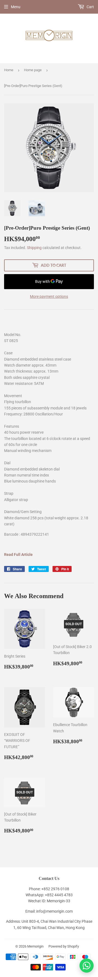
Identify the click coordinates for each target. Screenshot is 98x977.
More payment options (49, 296)
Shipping (34, 247)
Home (8, 70)
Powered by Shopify (63, 946)
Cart (90, 7)
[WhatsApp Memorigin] (86, 965)
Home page (33, 70)
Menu (15, 7)
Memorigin (35, 946)
